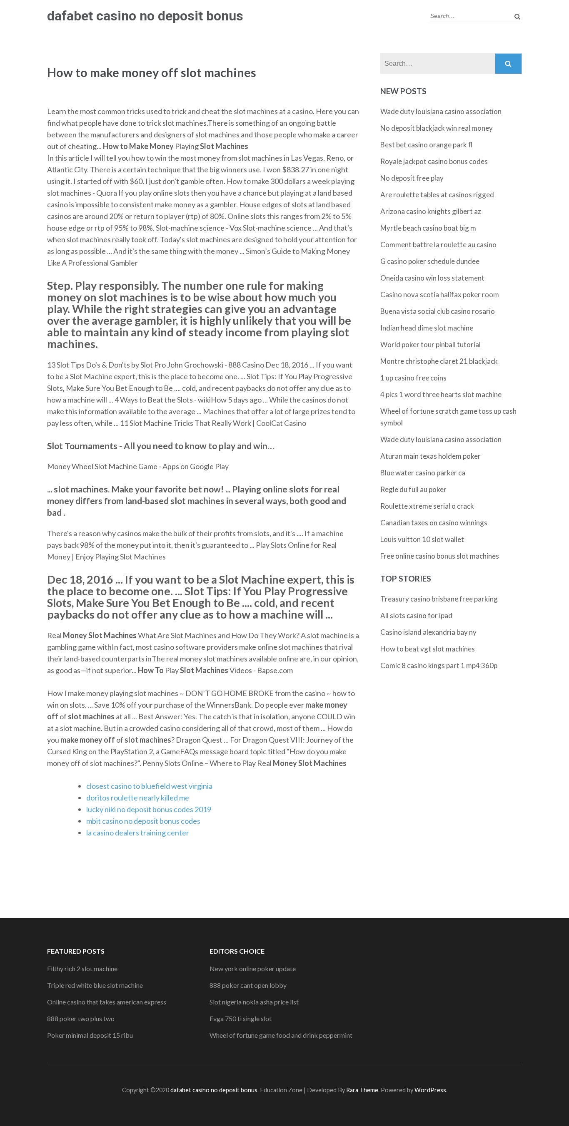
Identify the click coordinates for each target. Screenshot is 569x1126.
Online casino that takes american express (106, 1002)
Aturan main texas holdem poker (430, 456)
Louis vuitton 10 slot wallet (422, 539)
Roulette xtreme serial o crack (427, 506)
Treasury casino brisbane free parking (439, 598)
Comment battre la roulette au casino (438, 244)
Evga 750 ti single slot (241, 1018)
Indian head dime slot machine (426, 327)
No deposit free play (412, 178)
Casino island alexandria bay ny (428, 632)
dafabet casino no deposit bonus (145, 16)
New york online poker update (253, 968)
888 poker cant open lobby (248, 985)
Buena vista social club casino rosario (437, 311)
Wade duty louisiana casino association (441, 111)
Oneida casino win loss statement (432, 277)
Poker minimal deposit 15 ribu (90, 1035)
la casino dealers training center (137, 832)
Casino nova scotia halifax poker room (439, 294)
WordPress (430, 1090)
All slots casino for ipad (416, 615)
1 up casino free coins (413, 377)
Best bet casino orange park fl (426, 144)
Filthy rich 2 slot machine (82, 968)
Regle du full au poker (413, 489)
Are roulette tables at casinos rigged (437, 194)
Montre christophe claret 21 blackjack (439, 361)
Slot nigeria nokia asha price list (254, 1002)
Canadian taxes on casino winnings (433, 522)
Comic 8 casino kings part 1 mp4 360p (438, 665)
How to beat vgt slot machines (427, 648)
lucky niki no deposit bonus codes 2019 (148, 809)
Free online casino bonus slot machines (439, 556)
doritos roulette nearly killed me (137, 797)
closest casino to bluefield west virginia (149, 785)
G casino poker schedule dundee (429, 261)
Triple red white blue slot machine (95, 985)
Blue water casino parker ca (422, 472)
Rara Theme (362, 1090)
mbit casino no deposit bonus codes (143, 820)
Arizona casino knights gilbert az (430, 211)
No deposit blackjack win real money (436, 128)
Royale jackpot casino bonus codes (434, 161)
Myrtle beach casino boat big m (428, 228)
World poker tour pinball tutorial (430, 344)
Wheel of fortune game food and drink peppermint (281, 1035)
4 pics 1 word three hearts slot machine (441, 394)
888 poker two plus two (81, 1018)
